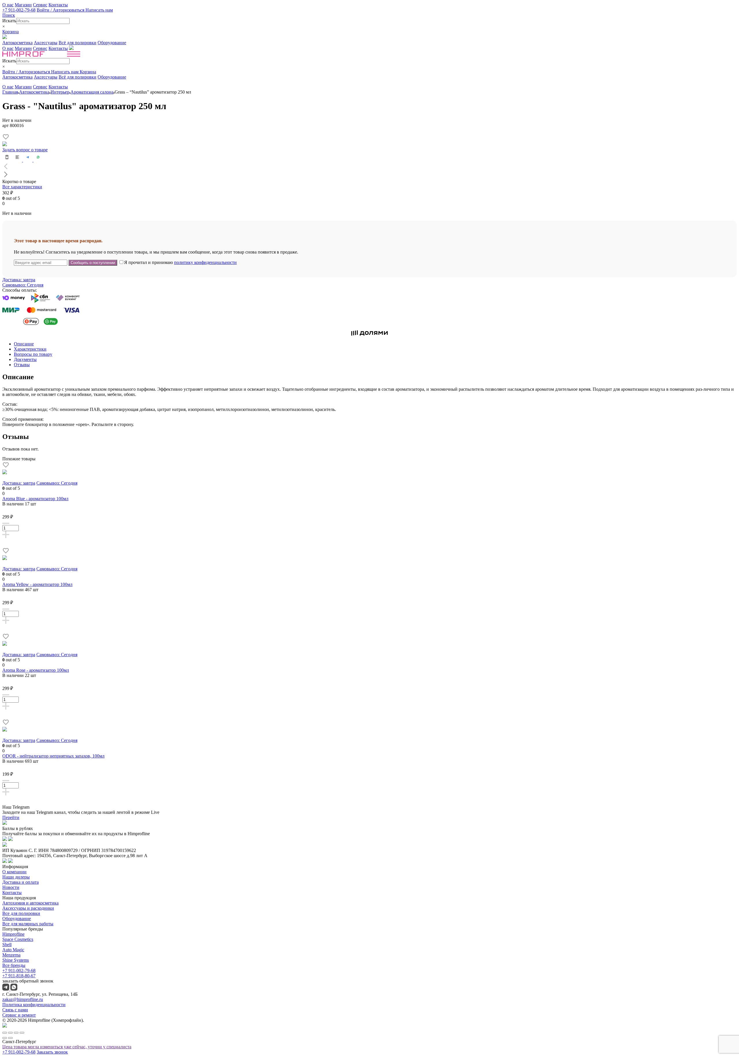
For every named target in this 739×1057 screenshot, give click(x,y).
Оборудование (112, 42)
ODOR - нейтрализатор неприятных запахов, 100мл (53, 755)
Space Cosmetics (17, 939)
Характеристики (30, 349)
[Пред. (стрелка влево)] (4, 1038)
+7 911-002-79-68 (19, 10)
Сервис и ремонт (19, 1015)
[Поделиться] (10, 1033)
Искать (9, 20)
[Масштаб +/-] (22, 1033)
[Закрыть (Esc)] (4, 1033)
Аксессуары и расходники (28, 908)
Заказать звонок (52, 1051)
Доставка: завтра (18, 279)
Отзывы (22, 364)
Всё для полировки (77, 42)
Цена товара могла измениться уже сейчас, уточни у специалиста (66, 1046)
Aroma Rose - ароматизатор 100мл (35, 670)
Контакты (58, 4)
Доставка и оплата (20, 882)
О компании (14, 871)
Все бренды (13, 965)
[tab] (375, 344)
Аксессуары (45, 42)
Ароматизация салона (91, 92)
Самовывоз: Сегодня (22, 284)
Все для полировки (21, 913)
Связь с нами (15, 1009)
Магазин (23, 4)
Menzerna (11, 954)
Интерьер (60, 92)
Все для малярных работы (27, 923)
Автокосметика (17, 42)
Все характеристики (22, 186)
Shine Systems (15, 960)
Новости (10, 887)
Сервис (40, 4)
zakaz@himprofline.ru (22, 999)
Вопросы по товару (33, 354)
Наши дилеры (16, 876)
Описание (24, 343)
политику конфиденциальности (205, 262)
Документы (25, 359)
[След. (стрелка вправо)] (10, 1038)
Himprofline (13, 934)
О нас (8, 4)
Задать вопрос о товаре (25, 149)
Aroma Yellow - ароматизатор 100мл (37, 584)
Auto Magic (13, 949)
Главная (10, 92)
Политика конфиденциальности (34, 1004)
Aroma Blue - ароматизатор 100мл (35, 498)
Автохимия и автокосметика (30, 902)
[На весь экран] (16, 1033)
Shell (7, 944)
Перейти (10, 817)
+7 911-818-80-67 (19, 975)
